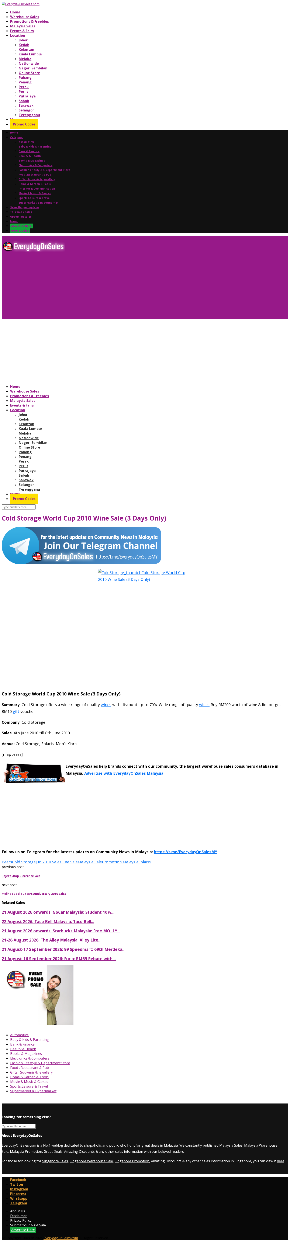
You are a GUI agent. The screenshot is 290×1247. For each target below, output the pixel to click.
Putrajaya (27, 96)
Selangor (26, 110)
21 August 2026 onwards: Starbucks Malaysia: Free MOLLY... (61, 930)
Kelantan (26, 49)
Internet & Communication (37, 188)
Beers (7, 861)
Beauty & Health (30, 156)
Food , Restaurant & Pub (35, 174)
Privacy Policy (20, 1220)
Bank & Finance (29, 151)
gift (16, 711)
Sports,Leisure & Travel (35, 198)
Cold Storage (24, 861)
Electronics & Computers (35, 165)
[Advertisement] (129, 287)
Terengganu (29, 115)
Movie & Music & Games (35, 193)
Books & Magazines (32, 160)
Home (15, 12)
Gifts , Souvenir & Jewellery (37, 179)
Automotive (27, 142)
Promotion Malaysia (120, 861)
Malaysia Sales (22, 26)
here (280, 1161)
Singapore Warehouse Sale (91, 1161)
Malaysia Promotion (26, 1151)
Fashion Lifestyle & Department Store (44, 170)
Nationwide (29, 63)
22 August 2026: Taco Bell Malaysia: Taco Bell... (48, 921)
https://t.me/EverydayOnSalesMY (185, 851)
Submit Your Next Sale (28, 1225)
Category (16, 137)
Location (17, 35)
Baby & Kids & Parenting (35, 146)
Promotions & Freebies (29, 21)
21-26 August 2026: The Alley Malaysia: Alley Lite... (51, 940)
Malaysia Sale (90, 861)
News (14, 221)
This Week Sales (21, 212)
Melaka (25, 58)
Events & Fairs (22, 30)
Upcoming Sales (21, 216)
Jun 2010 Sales (48, 861)
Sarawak (26, 105)
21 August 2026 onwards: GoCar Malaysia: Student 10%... (58, 912)
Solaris (144, 861)
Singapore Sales (55, 1161)
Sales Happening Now (24, 207)
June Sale (69, 861)
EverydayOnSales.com (19, 1145)
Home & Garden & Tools (35, 184)
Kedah (24, 44)
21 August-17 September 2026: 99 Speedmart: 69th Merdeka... (63, 949)
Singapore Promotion (132, 1161)
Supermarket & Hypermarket (38, 202)
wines (106, 704)
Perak (24, 86)
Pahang (25, 77)
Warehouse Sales (24, 16)
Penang (25, 82)
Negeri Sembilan (33, 68)
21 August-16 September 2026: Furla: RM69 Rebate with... (59, 958)
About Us (17, 1211)
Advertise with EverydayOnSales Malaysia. (124, 773)
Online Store (29, 72)
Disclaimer (18, 1215)
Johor (23, 40)
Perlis (23, 91)
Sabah (24, 101)
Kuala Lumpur (30, 54)
